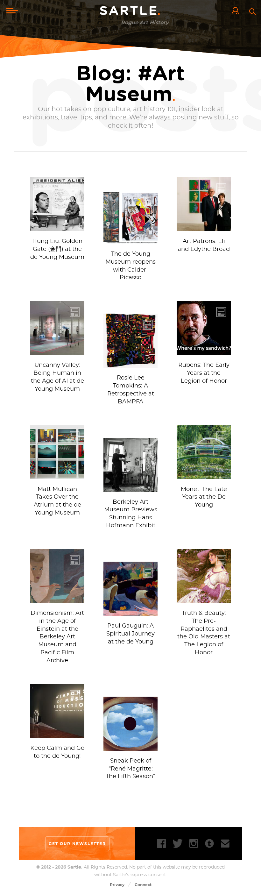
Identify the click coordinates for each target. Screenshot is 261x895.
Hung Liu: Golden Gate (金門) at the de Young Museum (57, 249)
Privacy (117, 884)
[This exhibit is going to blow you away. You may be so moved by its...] (204, 599)
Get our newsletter (77, 843)
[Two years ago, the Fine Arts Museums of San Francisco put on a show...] (204, 476)
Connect (143, 884)
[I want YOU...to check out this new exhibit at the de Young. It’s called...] (57, 734)
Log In (237, 11)
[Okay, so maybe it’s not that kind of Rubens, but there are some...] (204, 351)
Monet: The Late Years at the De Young (204, 497)
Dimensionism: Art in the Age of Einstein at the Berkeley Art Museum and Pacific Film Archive (57, 637)
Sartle (130, 11)
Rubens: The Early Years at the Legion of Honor (203, 373)
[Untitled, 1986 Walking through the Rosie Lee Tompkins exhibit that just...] (130, 364)
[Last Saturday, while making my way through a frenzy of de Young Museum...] (57, 476)
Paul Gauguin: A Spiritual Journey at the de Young (130, 634)
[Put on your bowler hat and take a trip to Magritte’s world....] (130, 747)
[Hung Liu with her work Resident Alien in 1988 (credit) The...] (57, 228)
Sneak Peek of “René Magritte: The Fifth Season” (130, 769)
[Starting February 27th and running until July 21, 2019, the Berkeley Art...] (130, 488)
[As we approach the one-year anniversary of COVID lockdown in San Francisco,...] (130, 240)
